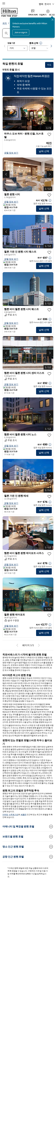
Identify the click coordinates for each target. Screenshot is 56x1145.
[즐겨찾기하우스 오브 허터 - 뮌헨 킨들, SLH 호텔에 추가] (49, 134)
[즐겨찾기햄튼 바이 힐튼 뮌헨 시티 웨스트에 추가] (49, 309)
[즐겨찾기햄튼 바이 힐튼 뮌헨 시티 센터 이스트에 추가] (49, 373)
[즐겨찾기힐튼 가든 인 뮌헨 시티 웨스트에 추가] (49, 252)
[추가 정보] (50, 200)
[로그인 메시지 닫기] (52, 20)
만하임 (5, 815)
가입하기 (43, 15)
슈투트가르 (13, 815)
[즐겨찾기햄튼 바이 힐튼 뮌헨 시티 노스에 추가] (49, 435)
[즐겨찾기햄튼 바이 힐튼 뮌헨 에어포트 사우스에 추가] (49, 553)
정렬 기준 (11, 43)
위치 (4, 23)
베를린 (23, 815)
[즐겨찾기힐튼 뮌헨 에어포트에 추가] (49, 615)
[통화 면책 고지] (41, 43)
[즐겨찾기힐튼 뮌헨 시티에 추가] (49, 195)
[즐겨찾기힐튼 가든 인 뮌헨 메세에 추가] (49, 496)
